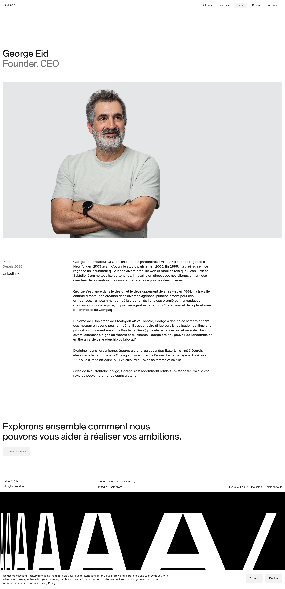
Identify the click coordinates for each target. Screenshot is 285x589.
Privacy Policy (47, 583)
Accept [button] (254, 578)
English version (14, 486)
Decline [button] (273, 578)
